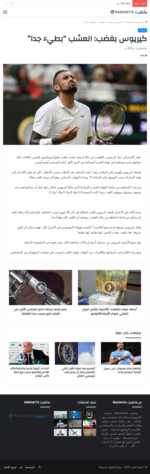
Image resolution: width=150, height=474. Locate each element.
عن (21, 467)
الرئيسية (140, 21)
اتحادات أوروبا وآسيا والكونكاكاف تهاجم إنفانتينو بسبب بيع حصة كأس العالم (29, 372)
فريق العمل (10, 467)
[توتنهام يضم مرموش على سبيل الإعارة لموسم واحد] (121, 353)
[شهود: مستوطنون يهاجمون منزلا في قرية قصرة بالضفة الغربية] (89, 414)
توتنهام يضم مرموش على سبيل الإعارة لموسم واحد (122, 370)
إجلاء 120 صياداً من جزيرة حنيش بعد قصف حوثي (104, 3)
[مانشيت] (128, 12)
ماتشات (129, 21)
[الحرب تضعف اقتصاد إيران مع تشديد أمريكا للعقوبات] (75, 414)
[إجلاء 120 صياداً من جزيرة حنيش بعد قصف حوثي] (60, 414)
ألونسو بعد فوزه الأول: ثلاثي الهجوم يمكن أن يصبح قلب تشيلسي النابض (78, 372)
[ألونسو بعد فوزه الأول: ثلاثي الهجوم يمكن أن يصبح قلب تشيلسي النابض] (75, 353)
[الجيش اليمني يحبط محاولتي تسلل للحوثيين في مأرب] (89, 432)
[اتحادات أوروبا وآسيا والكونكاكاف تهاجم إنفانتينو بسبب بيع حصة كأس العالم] (29, 353)
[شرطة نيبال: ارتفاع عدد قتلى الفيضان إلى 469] (75, 423)
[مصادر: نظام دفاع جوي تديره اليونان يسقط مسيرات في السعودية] (75, 432)
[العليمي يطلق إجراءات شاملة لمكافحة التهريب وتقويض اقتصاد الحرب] (60, 432)
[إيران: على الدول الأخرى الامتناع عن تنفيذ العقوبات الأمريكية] (89, 423)
